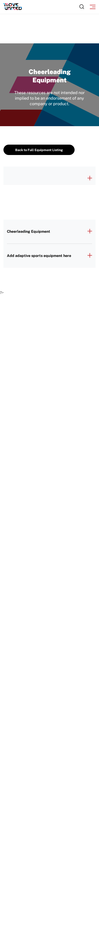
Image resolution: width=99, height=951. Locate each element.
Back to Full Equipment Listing (39, 150)
